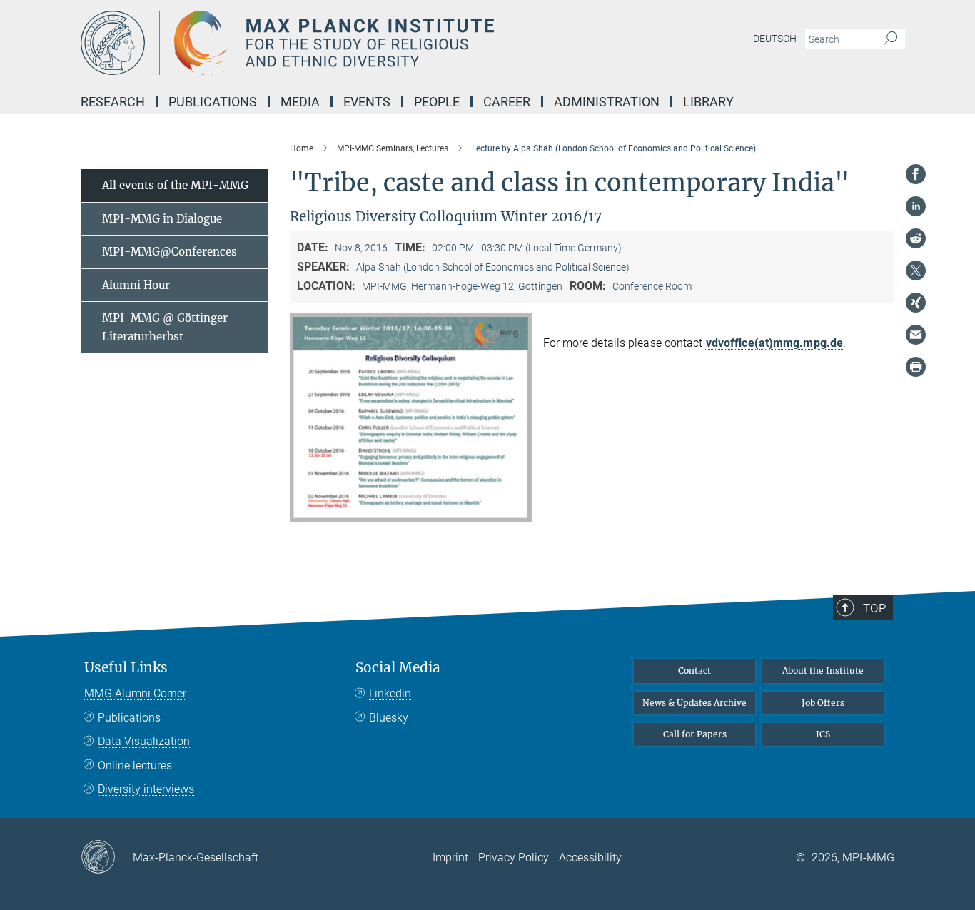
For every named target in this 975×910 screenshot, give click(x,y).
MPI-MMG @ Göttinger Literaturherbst (165, 327)
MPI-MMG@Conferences (169, 251)
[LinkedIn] (915, 206)
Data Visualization (144, 741)
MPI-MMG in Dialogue (162, 219)
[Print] (915, 367)
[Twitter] (915, 270)
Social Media (397, 667)
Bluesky (388, 717)
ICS (823, 734)
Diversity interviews (146, 789)
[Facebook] (915, 174)
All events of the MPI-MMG (175, 185)
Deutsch (775, 38)
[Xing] (915, 302)
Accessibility (590, 857)
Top (874, 608)
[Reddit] (915, 238)
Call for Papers (695, 734)
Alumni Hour (136, 285)
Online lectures (135, 765)
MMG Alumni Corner (135, 693)
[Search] (890, 39)
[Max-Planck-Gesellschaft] (107, 858)
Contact (694, 670)
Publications (129, 717)
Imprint (450, 857)
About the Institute (823, 670)
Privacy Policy (513, 857)
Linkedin (390, 693)
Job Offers (823, 702)
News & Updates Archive (694, 702)
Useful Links (126, 667)
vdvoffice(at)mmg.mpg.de (774, 343)
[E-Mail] (915, 334)
